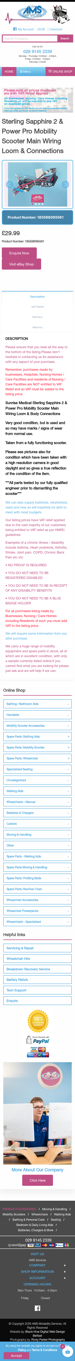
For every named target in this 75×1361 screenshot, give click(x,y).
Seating (56, 1219)
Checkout (56, 29)
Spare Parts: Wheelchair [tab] (22, 758)
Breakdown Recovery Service (28, 969)
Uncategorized (16, 780)
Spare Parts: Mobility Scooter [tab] (25, 747)
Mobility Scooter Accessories (26, 725)
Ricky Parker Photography (48, 1339)
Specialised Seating (20, 769)
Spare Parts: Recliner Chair (24, 889)
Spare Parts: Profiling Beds (24, 878)
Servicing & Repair (20, 948)
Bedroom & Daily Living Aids (34, 1224)
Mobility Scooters (14, 1214)
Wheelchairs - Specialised (24, 921)
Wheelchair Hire (18, 959)
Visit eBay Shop (21, 264)
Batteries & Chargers (20, 812)
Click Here (38, 1180)
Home (9, 71)
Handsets (13, 714)
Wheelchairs (39, 1214)
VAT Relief (37, 306)
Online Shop (62, 71)
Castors (12, 823)
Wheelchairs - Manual (21, 801)
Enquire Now (19, 253)
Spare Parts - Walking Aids (24, 856)
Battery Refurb (17, 980)
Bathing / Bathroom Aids (22, 703)
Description (37, 296)
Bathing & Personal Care (29, 1219)
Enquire (12, 1001)
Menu (27, 71)
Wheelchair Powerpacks (22, 910)
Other (10, 845)
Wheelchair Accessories (22, 900)
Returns (37, 327)
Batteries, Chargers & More (35, 1230)
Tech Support (16, 990)
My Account (26, 29)
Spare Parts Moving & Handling (27, 867)
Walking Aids (15, 791)
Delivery (37, 316)
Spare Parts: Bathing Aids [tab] (23, 736)
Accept (16, 1356)
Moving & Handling (19, 834)
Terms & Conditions (44, 1350)
